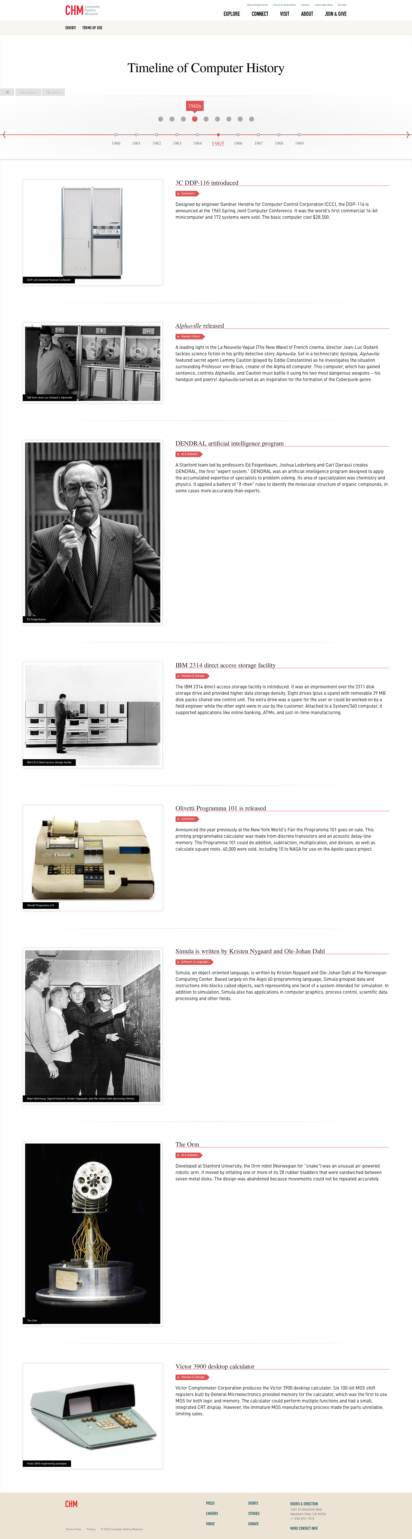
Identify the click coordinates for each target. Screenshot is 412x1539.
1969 (299, 143)
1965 (217, 144)
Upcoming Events (257, 4)
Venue (210, 1523)
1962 (156, 143)
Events (253, 1503)
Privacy (91, 1529)
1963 (177, 143)
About (307, 14)
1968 (279, 143)
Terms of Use (92, 27)
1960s (194, 105)
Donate (342, 4)
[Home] (7, 90)
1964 (197, 143)
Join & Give (336, 14)
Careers (212, 1513)
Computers (187, 193)
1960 (116, 143)
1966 (238, 143)
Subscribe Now (324, 4)
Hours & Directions (284, 4)
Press (210, 1503)
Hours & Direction (304, 1503)
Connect (260, 14)
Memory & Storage (192, 676)
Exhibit (70, 27)
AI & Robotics (189, 454)
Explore (232, 14)
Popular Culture (190, 336)
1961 (136, 143)
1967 (258, 143)
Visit (284, 14)
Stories (305, 4)
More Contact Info (304, 1528)
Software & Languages (195, 962)
